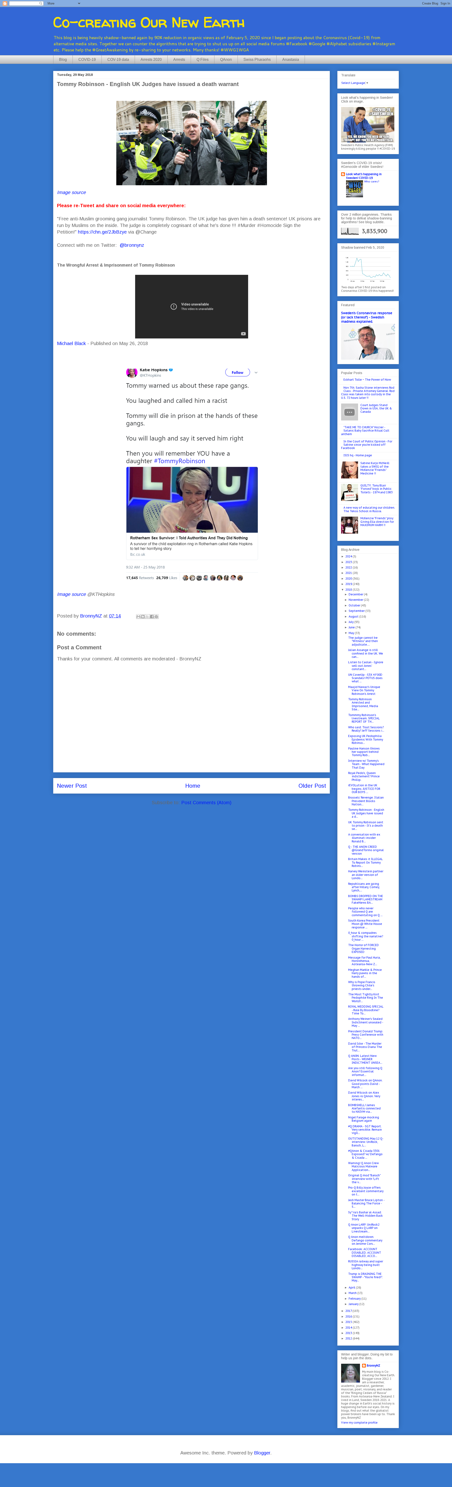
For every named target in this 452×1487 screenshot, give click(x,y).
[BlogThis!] (143, 616)
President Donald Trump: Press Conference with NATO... (365, 1035)
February (355, 1298)
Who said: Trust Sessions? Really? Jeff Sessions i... (366, 728)
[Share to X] (147, 616)
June (352, 627)
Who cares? (371, 181)
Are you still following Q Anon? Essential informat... (365, 1071)
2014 (349, 1327)
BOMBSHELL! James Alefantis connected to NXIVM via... (364, 1108)
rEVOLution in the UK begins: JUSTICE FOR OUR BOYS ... (364, 788)
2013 (349, 1333)
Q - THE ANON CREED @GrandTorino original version (366, 850)
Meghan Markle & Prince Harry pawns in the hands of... (365, 973)
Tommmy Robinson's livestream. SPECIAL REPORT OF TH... (363, 718)
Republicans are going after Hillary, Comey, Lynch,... (364, 887)
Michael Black (71, 343)
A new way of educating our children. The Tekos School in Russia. (369, 509)
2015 (349, 1322)
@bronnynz (132, 245)
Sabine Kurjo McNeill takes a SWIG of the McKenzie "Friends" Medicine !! (374, 468)
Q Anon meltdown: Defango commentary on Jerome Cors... (365, 1240)
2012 (349, 1338)
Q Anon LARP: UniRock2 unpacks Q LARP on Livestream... (363, 1228)
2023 (349, 562)
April (352, 1287)
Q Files (203, 60)
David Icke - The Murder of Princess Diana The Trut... (365, 1047)
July (351, 622)
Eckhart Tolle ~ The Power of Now (367, 379)
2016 (349, 1316)
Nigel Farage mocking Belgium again (363, 1119)
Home (192, 786)
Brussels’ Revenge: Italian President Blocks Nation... (366, 801)
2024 (349, 556)
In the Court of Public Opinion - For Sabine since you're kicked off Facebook (366, 445)
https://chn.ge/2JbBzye (102, 232)
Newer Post (72, 786)
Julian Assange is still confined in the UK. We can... (365, 653)
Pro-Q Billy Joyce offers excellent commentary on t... (365, 1191)
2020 (349, 578)
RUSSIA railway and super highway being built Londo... (365, 1265)
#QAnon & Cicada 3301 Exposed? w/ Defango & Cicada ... (365, 1154)
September (357, 611)
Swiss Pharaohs (257, 60)
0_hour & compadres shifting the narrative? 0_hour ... (365, 936)
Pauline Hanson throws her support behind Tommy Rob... (364, 752)
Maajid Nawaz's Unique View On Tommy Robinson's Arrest (364, 690)
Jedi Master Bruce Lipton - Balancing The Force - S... (366, 1203)
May (352, 633)
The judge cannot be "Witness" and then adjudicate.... (363, 641)
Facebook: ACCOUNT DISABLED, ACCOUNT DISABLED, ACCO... (364, 1252)
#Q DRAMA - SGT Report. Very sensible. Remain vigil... (365, 1130)
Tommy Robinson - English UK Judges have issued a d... (366, 813)
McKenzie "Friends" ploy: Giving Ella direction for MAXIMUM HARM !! (377, 521)
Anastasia (290, 60)
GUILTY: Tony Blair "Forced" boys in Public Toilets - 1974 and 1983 (376, 489)
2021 (349, 573)
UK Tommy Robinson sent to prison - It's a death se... (365, 825)
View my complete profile (359, 1422)
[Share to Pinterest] (156, 616)
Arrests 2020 (151, 60)
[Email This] (138, 616)
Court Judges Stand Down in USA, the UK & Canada (376, 408)
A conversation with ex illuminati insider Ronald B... (364, 838)
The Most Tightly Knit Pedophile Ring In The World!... (365, 998)
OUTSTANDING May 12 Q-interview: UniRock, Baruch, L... (365, 1142)
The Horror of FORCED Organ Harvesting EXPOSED (363, 948)
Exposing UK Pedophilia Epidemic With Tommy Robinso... (365, 739)
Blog (63, 60)
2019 (349, 584)
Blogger (262, 1452)
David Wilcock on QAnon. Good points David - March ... (365, 1084)
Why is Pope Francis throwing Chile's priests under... (361, 985)
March (353, 1293)
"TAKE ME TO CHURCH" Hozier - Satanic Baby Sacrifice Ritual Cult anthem (365, 430)
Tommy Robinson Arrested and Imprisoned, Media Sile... (363, 704)
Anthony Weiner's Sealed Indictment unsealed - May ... (365, 1022)
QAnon (226, 60)
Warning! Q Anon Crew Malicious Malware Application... (363, 1166)
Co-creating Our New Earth (149, 22)
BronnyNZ (373, 1365)
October (355, 605)
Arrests (179, 60)
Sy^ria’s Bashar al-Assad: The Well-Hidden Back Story (365, 1216)
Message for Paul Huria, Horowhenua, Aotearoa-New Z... (364, 961)
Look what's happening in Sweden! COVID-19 (364, 176)
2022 (349, 567)
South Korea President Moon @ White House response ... (365, 924)
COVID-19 (87, 60)
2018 (349, 589)
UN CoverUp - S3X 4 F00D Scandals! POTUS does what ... (365, 678)
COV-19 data (118, 60)
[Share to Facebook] (151, 616)
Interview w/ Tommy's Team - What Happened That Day (366, 764)
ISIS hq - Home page (357, 455)
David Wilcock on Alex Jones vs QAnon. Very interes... (364, 1096)
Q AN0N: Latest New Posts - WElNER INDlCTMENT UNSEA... (365, 1059)
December (356, 594)
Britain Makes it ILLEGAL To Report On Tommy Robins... (365, 862)
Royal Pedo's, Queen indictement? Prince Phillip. (364, 776)
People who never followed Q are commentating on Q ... (365, 911)
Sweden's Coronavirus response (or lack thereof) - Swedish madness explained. (366, 317)
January (354, 1304)
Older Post (312, 786)
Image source (71, 192)
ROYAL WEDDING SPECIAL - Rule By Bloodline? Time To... (365, 1010)
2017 (348, 1311)
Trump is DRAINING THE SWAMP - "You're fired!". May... (365, 1277)
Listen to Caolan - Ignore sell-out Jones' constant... (365, 665)
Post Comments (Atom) (206, 802)
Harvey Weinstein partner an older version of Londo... (365, 874)
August (354, 616)
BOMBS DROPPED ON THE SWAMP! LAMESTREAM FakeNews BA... (365, 899)
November (356, 599)
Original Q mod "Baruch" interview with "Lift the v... (364, 1179)
